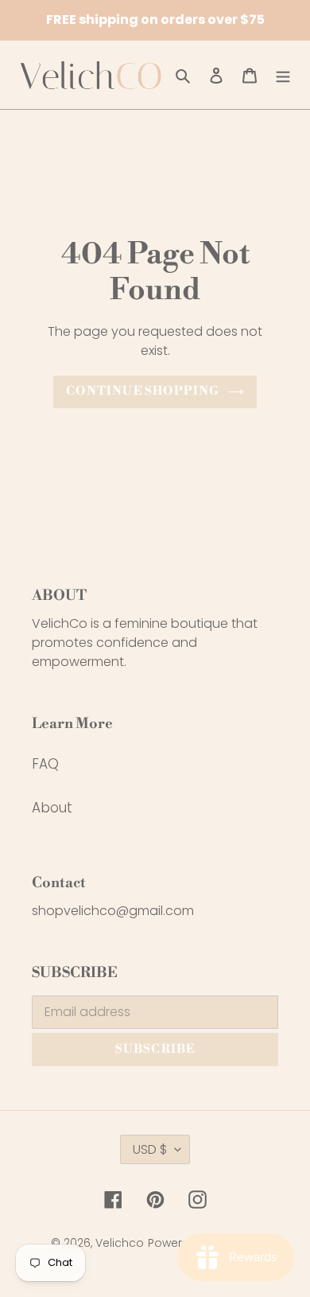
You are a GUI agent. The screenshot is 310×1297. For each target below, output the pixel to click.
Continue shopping (142, 391)
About (52, 807)
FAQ (45, 763)
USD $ (150, 1149)
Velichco (119, 1243)
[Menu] (283, 74)
